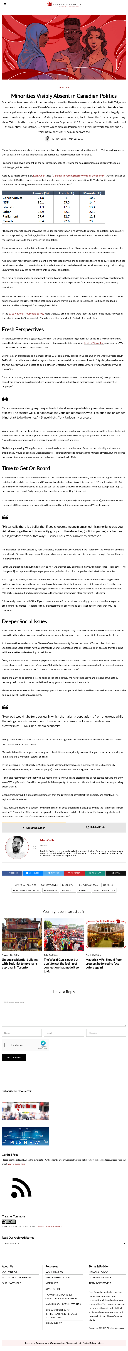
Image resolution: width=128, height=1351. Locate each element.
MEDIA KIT (51, 1283)
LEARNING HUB (54, 1271)
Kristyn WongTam (88, 885)
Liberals (108, 885)
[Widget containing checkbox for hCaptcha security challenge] (25, 1045)
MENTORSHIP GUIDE (57, 1277)
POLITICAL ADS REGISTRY (17, 1277)
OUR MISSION (10, 1271)
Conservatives (49, 885)
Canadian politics (25, 885)
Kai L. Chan (39, 175)
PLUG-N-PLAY (53, 1323)
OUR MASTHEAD (11, 1283)
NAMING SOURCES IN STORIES (63, 1304)
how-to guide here (16, 1163)
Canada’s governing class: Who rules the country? (79, 175)
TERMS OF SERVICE (100, 1283)
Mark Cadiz (60, 138)
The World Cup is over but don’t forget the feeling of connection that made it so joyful (61, 965)
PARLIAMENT (50, 890)
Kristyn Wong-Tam (94, 342)
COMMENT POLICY (100, 1277)
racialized (68, 890)
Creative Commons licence (49, 1226)
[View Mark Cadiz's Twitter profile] (34, 847)
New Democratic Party (26, 890)
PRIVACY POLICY (99, 1271)
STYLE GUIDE (53, 1288)
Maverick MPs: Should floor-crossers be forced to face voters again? (104, 963)
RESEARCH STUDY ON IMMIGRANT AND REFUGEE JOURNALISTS (61, 1313)
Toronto (84, 890)
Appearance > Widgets (47, 1343)
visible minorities (104, 890)
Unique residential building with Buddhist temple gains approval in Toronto (20, 963)
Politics (64, 87)
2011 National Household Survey (26, 313)
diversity (67, 885)
